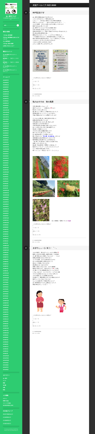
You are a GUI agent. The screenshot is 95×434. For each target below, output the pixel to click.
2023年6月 (6, 133)
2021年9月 (5, 174)
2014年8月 (5, 365)
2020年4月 (6, 208)
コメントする (37, 95)
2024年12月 (6, 110)
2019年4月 (5, 236)
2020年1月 (5, 215)
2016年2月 (5, 323)
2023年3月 (5, 140)
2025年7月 (6, 98)
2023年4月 (6, 137)
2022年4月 (6, 158)
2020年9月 (6, 197)
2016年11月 (6, 303)
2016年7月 (5, 312)
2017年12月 (6, 273)
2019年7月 (5, 229)
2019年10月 (6, 222)
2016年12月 (6, 300)
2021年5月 (5, 179)
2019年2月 (5, 241)
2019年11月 (6, 220)
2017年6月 (5, 287)
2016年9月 (5, 307)
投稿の (6, 400)
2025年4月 (6, 103)
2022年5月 (5, 156)
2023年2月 (5, 142)
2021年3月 (5, 183)
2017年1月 (5, 298)
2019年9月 (5, 225)
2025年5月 (5, 101)
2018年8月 (5, 254)
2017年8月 (5, 282)
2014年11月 (6, 358)
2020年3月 (6, 211)
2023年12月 (6, 124)
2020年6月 (6, 204)
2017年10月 (6, 277)
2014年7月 (5, 367)
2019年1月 (5, 243)
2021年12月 (6, 167)
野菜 (4, 389)
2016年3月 (5, 321)
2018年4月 (5, 264)
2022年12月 (6, 144)
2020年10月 (6, 195)
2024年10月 (6, 112)
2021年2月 (5, 186)
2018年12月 (6, 245)
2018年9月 (5, 252)
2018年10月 (6, 250)
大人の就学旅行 (6, 41)
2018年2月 (5, 268)
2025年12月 (6, 91)
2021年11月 (5, 169)
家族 (4, 383)
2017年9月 (5, 280)
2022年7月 (6, 153)
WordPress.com (14, 430)
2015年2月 (5, 351)
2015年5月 (5, 344)
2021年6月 (5, 176)
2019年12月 (6, 218)
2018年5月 (5, 261)
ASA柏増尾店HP (7, 417)
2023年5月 (5, 135)
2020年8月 (6, 199)
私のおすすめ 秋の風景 (43, 102)
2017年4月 (5, 291)
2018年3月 (5, 266)
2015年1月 (5, 353)
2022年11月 (6, 146)
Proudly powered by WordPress (11, 429)
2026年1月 (5, 89)
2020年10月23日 (38, 94)
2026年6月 (6, 82)
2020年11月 (6, 192)
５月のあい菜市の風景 (8, 43)
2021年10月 (6, 172)
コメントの (7, 403)
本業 (4, 387)
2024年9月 (6, 114)
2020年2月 (6, 213)
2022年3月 (5, 160)
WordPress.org (8, 405)
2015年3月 (5, 349)
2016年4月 (5, 319)
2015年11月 (5, 330)
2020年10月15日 (37, 240)
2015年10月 (6, 332)
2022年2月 (5, 163)
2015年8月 (5, 337)
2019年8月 (5, 227)
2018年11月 (6, 248)
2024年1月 (5, 121)
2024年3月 (6, 119)
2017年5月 (5, 289)
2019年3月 (5, 238)
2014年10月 (6, 360)
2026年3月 (6, 87)
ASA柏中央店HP (7, 423)
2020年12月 (6, 190)
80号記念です (39, 12)
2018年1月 (5, 270)
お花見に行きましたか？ (8, 46)
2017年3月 (5, 293)
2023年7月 (6, 130)
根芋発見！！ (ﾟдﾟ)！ (8, 58)
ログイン (5, 398)
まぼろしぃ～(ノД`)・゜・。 (45, 248)
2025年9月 (6, 96)
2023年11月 (6, 126)
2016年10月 (6, 305)
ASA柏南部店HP (7, 420)
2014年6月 (5, 369)
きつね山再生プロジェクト (9, 54)
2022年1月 (5, 165)
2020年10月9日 (37, 331)
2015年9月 (5, 335)
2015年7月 (5, 339)
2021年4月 (5, 181)
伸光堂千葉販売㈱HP (8, 414)
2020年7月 (6, 202)
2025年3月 (5, 105)
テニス (4, 380)
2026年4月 (6, 84)
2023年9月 (6, 128)
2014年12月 (6, 355)
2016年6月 (5, 314)
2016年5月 (5, 316)
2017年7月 (5, 284)
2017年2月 (5, 296)
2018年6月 (5, 259)
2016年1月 (5, 326)
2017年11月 (6, 275)
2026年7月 (6, 80)
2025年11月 (6, 94)
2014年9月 (5, 362)
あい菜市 (5, 378)
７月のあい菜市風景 (7, 35)
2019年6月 (5, 231)
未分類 (4, 385)
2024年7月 (6, 117)
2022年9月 (6, 151)
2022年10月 (6, 149)
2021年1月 (5, 188)
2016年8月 (5, 310)
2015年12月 (6, 328)
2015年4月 (5, 346)
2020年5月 (6, 206)
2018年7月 (5, 257)
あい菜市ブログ (11, 16)
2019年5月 (5, 234)
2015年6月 (5, 342)
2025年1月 (5, 107)
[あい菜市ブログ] (11, 8)
